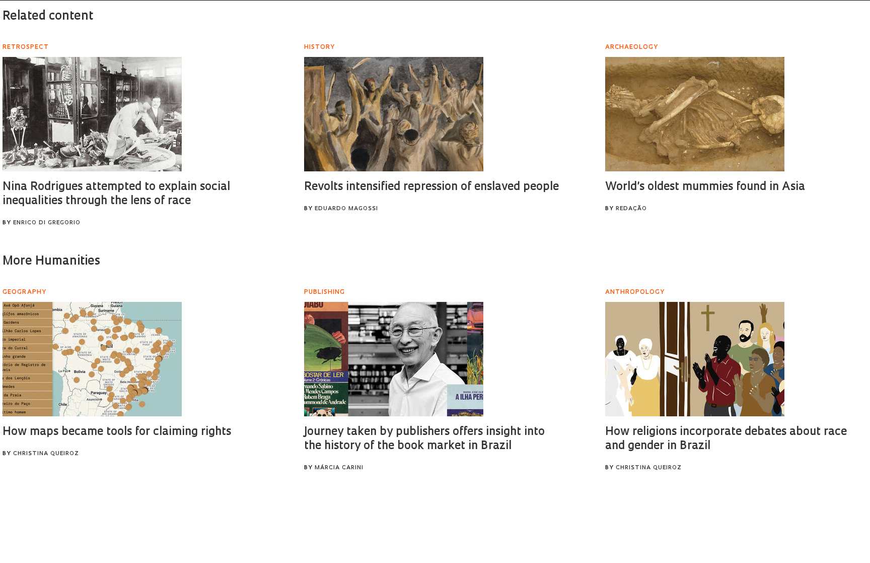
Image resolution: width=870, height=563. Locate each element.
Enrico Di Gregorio (47, 223)
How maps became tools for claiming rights (117, 432)
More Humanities (51, 262)
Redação (631, 209)
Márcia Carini (339, 468)
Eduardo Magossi (346, 209)
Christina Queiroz (46, 454)
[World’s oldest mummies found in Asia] (694, 114)
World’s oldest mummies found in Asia (705, 187)
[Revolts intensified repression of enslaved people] (393, 114)
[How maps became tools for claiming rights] (92, 359)
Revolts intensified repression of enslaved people (431, 187)
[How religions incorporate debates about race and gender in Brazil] (694, 359)
